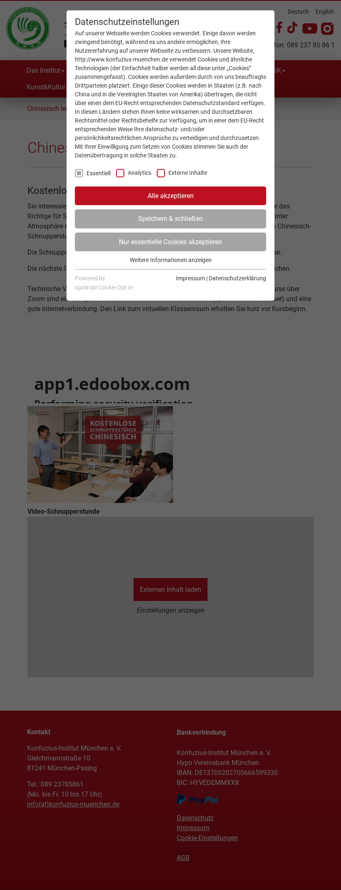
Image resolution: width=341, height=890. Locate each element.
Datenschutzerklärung (237, 278)
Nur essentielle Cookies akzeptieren (170, 242)
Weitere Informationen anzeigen (171, 260)
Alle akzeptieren (171, 196)
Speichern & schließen (170, 219)
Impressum (190, 278)
